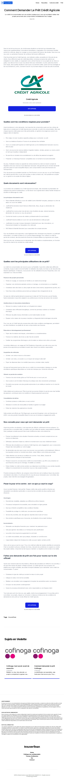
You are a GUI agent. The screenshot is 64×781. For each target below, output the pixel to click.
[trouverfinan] (7, 2)
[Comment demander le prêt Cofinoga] (45, 653)
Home (37, 3)
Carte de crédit (54, 3)
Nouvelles (44, 3)
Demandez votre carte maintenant (32, 103)
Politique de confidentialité (32, 754)
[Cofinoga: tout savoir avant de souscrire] (18, 653)
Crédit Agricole (32, 99)
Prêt (62, 3)
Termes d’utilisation (32, 756)
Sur (32, 758)
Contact (32, 760)
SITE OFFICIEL (32, 108)
